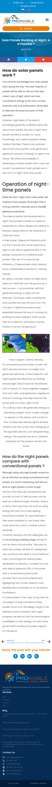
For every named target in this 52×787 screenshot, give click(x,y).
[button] (47, 19)
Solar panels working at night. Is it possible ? (21, 729)
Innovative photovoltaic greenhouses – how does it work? (24, 715)
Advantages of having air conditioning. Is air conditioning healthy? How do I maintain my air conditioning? (22, 744)
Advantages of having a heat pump (18, 736)
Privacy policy (13, 783)
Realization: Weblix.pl (38, 783)
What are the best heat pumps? (16, 722)
